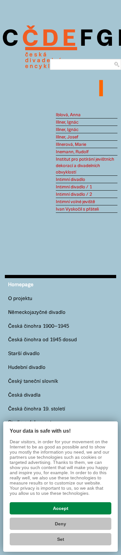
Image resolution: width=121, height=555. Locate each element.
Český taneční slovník (33, 381)
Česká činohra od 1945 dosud (42, 340)
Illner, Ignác (67, 122)
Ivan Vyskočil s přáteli (77, 209)
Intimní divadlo (70, 179)
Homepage (21, 284)
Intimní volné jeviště (75, 202)
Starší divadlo (24, 353)
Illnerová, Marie (71, 144)
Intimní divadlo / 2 (74, 194)
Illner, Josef (67, 137)
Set (60, 539)
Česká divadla (24, 395)
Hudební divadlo (26, 367)
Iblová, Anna (68, 115)
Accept (60, 508)
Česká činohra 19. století (36, 409)
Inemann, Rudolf (72, 152)
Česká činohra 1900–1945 (38, 326)
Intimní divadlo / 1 (74, 187)
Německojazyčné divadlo (37, 312)
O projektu (20, 298)
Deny (60, 523)
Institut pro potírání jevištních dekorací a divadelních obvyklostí (85, 165)
